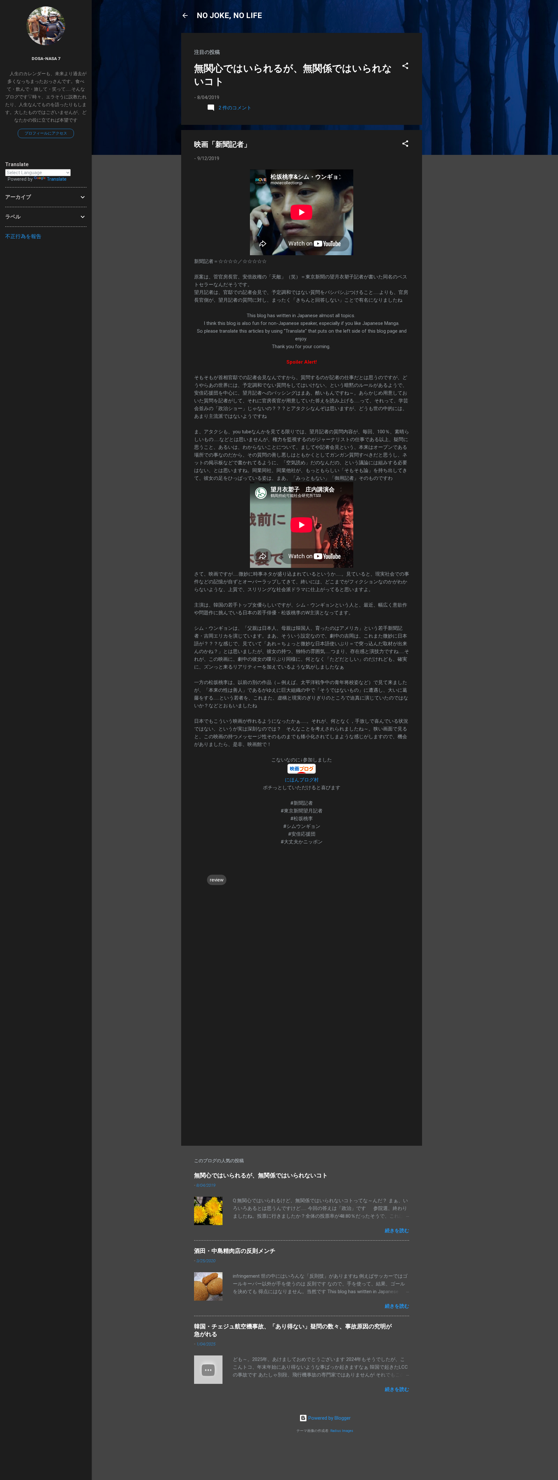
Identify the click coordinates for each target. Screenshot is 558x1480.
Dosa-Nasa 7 (46, 58)
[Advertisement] (448, 130)
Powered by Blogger (329, 1418)
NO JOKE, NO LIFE (229, 15)
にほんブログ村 (302, 780)
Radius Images (341, 1431)
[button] (405, 67)
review (216, 880)
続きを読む (397, 1230)
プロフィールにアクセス (46, 133)
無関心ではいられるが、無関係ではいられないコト (261, 1175)
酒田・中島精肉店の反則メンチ (234, 1250)
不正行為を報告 (23, 236)
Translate (57, 179)
